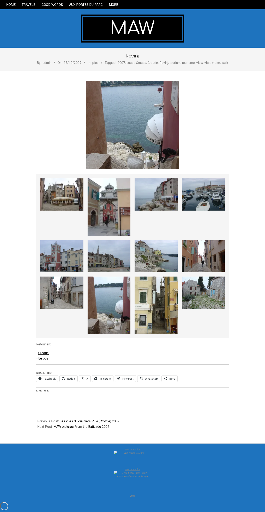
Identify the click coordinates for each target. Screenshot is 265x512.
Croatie (153, 63)
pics (95, 63)
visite (216, 63)
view (199, 63)
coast (130, 63)
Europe (43, 358)
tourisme (188, 63)
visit (207, 63)
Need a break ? (132, 449)
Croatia (141, 63)
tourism (175, 63)
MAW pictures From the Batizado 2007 (81, 427)
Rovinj (163, 63)
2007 (121, 63)
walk (225, 63)
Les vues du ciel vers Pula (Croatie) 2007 (89, 421)
